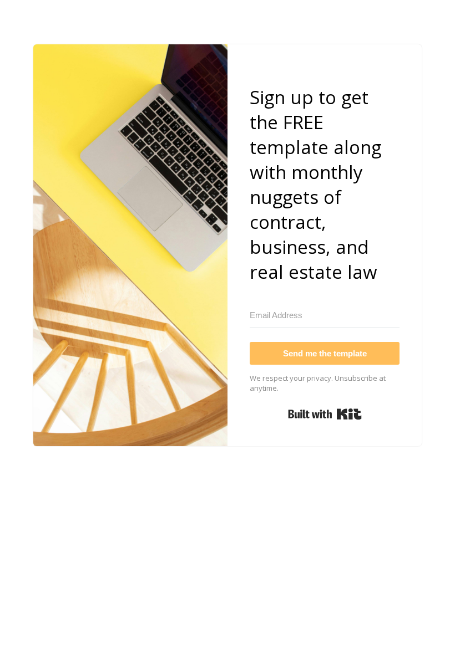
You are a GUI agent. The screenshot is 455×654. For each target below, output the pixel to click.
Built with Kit (325, 414)
